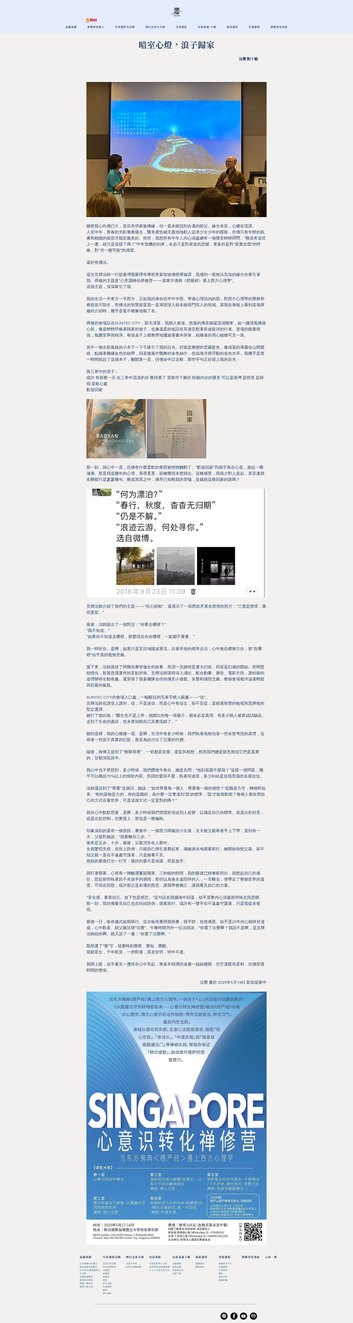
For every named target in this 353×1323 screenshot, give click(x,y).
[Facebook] (234, 1316)
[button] (181, 27)
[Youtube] (243, 1316)
